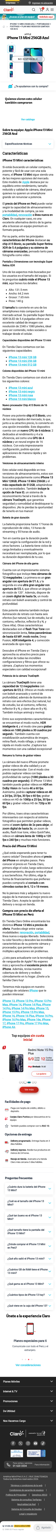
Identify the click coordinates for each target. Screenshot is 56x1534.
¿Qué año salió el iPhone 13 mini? (26, 1258)
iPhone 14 (15, 1004)
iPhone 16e (34, 1019)
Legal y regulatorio (28, 1514)
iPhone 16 (8, 1015)
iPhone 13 (8, 1000)
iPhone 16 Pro (44, 1015)
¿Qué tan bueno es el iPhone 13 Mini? (24, 1217)
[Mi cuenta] (47, 10)
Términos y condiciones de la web (26, 1485)
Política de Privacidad (16, 1495)
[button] (42, 2)
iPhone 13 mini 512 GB (22, 364)
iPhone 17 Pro (15, 1023)
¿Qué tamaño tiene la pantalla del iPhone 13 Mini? (25, 1231)
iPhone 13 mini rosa (21, 395)
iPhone (33, 990)
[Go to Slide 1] (11, 49)
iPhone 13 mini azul (21, 387)
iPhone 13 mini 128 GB (22, 357)
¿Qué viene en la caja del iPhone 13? (27, 1305)
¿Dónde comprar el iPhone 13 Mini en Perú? (26, 1246)
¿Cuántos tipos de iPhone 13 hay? (26, 1294)
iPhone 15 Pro (11, 1012)
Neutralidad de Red (26, 1504)
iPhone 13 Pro (24, 1000)
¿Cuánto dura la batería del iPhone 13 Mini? (26, 1188)
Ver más (29, 1089)
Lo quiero (41, 1070)
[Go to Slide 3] (11, 66)
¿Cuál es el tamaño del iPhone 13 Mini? (25, 1203)
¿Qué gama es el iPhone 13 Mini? (25, 1283)
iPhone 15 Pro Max (32, 1012)
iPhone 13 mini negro (22, 391)
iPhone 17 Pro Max (36, 1023)
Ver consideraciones (28, 1365)
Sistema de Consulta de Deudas (26, 1509)
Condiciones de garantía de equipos (26, 1490)
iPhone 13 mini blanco (22, 399)
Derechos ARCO (39, 1495)
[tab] (20, 1082)
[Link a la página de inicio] (3, 26)
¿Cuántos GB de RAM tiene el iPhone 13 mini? (27, 1271)
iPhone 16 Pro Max (14, 1019)
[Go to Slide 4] (11, 74)
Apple (25, 182)
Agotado (46, 1527)
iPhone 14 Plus (32, 1004)
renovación (25, 214)
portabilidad (9, 214)
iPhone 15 (42, 1008)
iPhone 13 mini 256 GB (22, 361)
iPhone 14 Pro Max (23, 1008)
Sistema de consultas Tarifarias (26, 1499)
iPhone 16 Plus (25, 1015)
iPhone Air (8, 1027)
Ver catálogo (28, 119)
